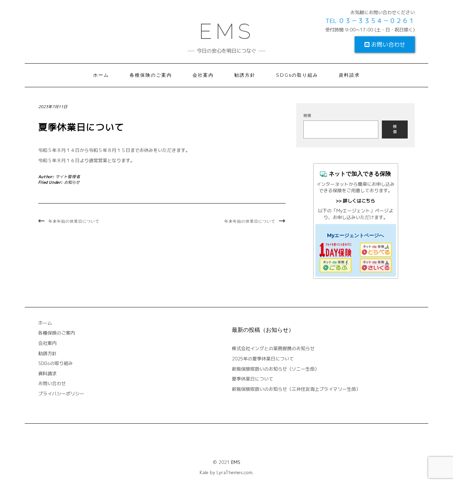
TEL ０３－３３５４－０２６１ (370, 20)
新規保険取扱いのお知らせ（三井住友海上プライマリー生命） (296, 389)
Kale (204, 472)
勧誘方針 (245, 75)
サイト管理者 (68, 176)
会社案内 (203, 75)
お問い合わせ (387, 44)
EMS (235, 462)
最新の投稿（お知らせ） (263, 329)
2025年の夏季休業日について (263, 358)
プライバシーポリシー (61, 393)
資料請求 (349, 75)
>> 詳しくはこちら (355, 201)
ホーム (101, 75)
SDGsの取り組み (297, 75)
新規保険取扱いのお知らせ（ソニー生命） (275, 369)
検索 (307, 115)
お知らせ (72, 182)
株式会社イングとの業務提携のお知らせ (273, 348)
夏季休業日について (252, 379)
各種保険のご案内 (151, 75)
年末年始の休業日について (73, 221)
